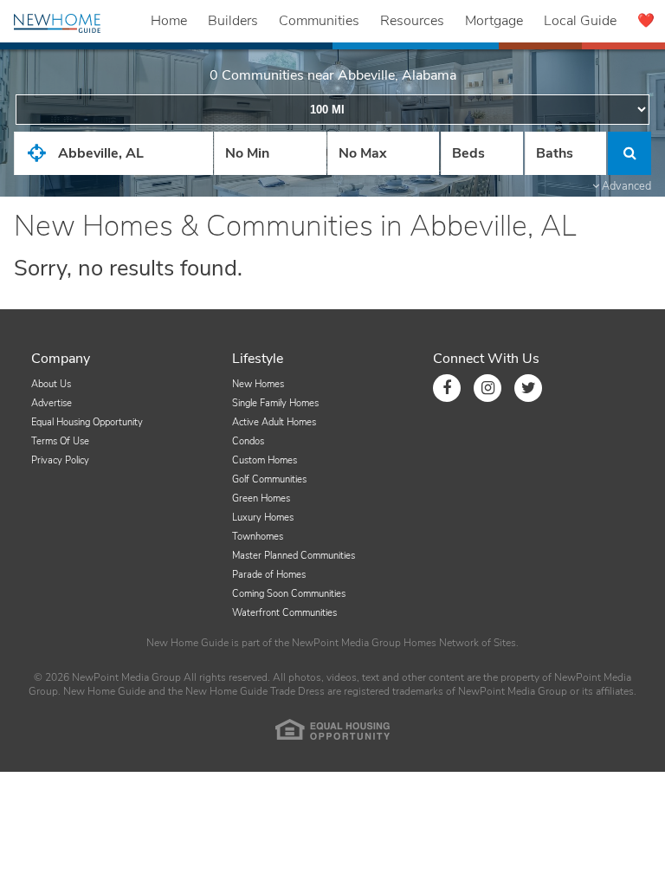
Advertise (51, 403)
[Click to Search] (629, 153)
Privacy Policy (60, 460)
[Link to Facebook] (447, 388)
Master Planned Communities (293, 555)
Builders (233, 20)
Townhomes (257, 536)
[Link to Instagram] (487, 388)
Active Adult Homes (274, 422)
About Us (51, 384)
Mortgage (494, 20)
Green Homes (261, 498)
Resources (412, 20)
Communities (319, 20)
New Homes (258, 384)
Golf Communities (269, 479)
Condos (248, 441)
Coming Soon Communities (288, 593)
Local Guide (580, 20)
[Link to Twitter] (528, 388)
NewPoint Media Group (346, 643)
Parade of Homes (269, 574)
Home (169, 20)
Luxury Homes (263, 517)
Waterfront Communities (284, 612)
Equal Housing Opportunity (87, 422)
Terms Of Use (60, 441)
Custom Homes (264, 460)
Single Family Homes (275, 403)
